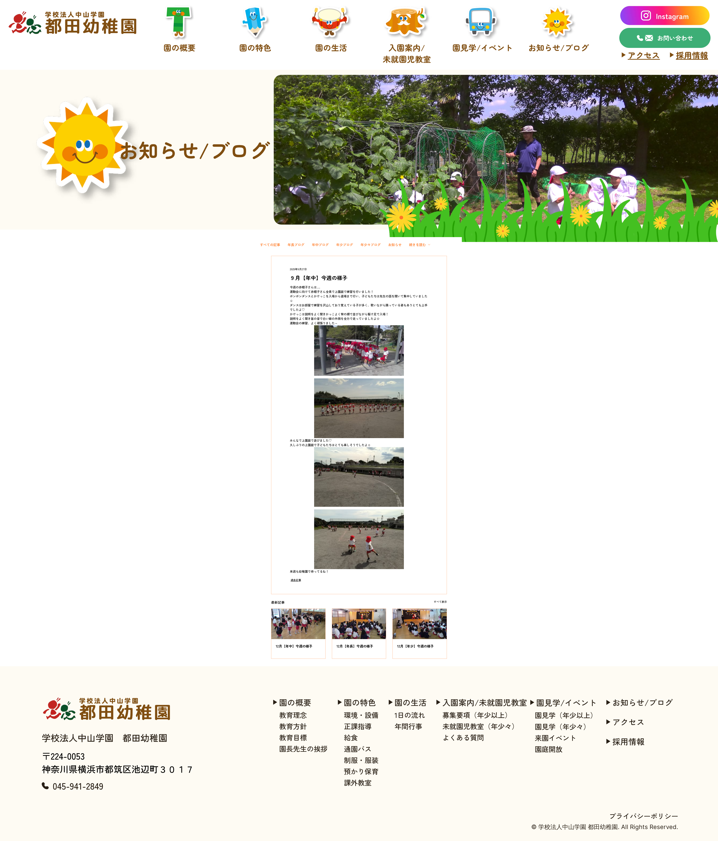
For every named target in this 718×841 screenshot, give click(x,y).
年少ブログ (344, 245)
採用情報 (692, 55)
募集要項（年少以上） (406, 79)
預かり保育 (255, 131)
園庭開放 (482, 110)
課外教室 (255, 141)
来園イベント (482, 99)
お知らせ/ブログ (642, 702)
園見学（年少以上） (482, 79)
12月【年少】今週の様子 (415, 646)
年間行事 (331, 89)
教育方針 (179, 89)
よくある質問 (407, 99)
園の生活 (411, 702)
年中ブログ (320, 245)
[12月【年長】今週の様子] (359, 624)
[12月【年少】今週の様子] (420, 624)
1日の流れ (331, 79)
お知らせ (395, 245)
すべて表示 (440, 602)
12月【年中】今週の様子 (294, 646)
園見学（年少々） (483, 89)
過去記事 (296, 580)
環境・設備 (255, 79)
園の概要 (295, 702)
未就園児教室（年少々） (407, 89)
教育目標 (179, 99)
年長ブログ (296, 245)
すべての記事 (270, 245)
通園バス (255, 110)
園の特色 (360, 702)
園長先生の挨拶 (179, 110)
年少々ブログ (370, 245)
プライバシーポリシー (643, 816)
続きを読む (417, 245)
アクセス (644, 55)
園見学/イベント (566, 702)
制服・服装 (255, 120)
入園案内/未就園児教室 (484, 702)
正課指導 (358, 726)
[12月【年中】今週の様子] (298, 624)
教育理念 (179, 79)
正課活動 (255, 89)
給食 (255, 99)
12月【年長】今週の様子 (355, 646)
